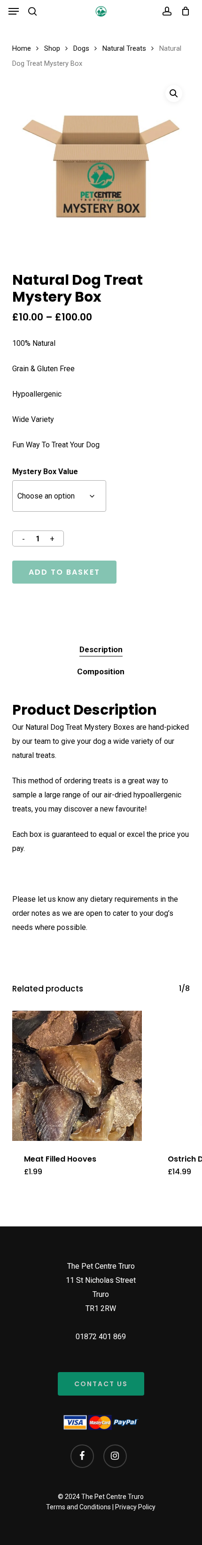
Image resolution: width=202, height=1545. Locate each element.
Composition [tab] (100, 671)
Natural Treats (124, 48)
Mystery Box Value (45, 471)
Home (21, 48)
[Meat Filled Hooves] (77, 1075)
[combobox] (59, 496)
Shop (52, 48)
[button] (13, 11)
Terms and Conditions (78, 1507)
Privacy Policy (135, 1507)
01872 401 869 (101, 1336)
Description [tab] (101, 649)
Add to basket (64, 572)
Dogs (81, 48)
